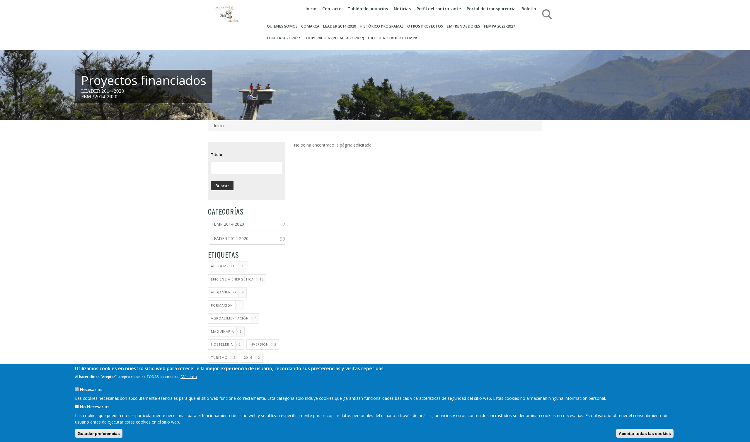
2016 (248, 357)
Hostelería (222, 344)
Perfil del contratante (439, 8)
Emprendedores (463, 26)
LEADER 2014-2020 (102, 91)
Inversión (259, 344)
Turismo (219, 357)
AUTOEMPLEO (223, 266)
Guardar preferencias (99, 433)
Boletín (528, 8)
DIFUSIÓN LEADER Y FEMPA (392, 37)
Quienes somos (282, 26)
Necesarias (91, 389)
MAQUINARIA (222, 331)
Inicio (311, 8)
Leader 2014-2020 (339, 26)
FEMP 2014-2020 (99, 96)
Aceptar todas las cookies (645, 433)
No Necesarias (94, 406)
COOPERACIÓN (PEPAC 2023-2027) (334, 37)
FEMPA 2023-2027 (499, 26)
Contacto (332, 8)
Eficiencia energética (232, 279)
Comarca (310, 26)
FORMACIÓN (222, 305)
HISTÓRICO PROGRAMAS (381, 26)
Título (216, 154)
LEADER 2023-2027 (283, 37)
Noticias (402, 8)
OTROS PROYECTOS (425, 26)
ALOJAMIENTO (223, 292)
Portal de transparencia (491, 8)
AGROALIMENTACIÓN (230, 318)
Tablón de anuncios (367, 8)
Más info (188, 376)
